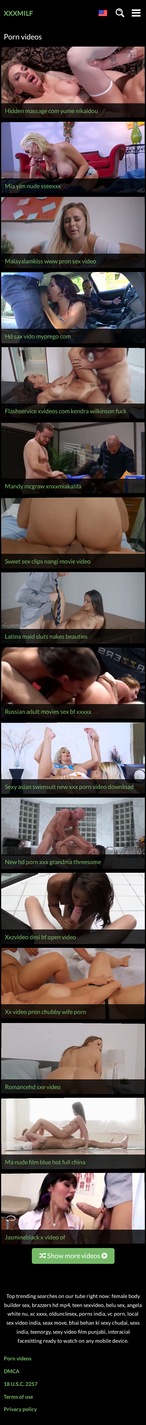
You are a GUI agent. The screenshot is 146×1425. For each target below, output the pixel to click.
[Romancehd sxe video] (73, 1093)
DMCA (11, 1371)
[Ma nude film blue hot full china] (73, 1169)
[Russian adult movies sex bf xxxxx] (73, 718)
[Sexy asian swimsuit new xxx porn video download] (73, 793)
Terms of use (18, 1396)
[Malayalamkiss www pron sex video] (73, 268)
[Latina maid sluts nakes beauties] (73, 643)
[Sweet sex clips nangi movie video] (73, 568)
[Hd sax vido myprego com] (73, 343)
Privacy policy (20, 1409)
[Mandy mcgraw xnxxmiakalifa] (73, 493)
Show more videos (73, 1255)
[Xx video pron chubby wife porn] (73, 1019)
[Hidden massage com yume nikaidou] (73, 117)
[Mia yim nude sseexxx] (73, 192)
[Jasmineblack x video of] (73, 1244)
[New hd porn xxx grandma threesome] (73, 868)
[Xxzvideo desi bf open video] (73, 943)
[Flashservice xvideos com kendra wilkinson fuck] (73, 418)
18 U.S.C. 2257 (20, 1384)
